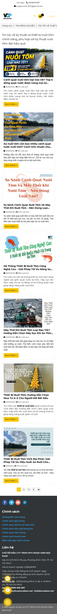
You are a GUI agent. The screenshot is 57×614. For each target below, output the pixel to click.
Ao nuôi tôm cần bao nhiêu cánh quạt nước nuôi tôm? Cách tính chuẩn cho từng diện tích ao (27, 145)
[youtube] (18, 502)
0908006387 (34, 2)
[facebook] (4, 502)
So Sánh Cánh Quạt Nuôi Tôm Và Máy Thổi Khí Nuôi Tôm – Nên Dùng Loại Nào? (27, 206)
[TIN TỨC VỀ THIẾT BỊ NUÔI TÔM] (7, 16)
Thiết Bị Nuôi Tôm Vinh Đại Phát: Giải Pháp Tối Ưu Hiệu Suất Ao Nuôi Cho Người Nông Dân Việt (27, 460)
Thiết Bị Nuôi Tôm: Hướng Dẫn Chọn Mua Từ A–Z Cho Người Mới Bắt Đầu (26, 396)
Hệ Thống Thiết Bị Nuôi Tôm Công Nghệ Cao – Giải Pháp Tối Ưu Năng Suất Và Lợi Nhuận (28, 267)
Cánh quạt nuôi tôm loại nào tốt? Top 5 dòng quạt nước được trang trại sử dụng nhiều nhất (28, 81)
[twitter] (11, 502)
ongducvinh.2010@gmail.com (29, 6)
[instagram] (24, 502)
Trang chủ (7, 25)
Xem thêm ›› (11, 104)
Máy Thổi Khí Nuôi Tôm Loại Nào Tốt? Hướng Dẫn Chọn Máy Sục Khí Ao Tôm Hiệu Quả (27, 332)
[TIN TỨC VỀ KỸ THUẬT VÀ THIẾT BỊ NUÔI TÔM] (28, 62)
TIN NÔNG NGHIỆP (25, 25)
